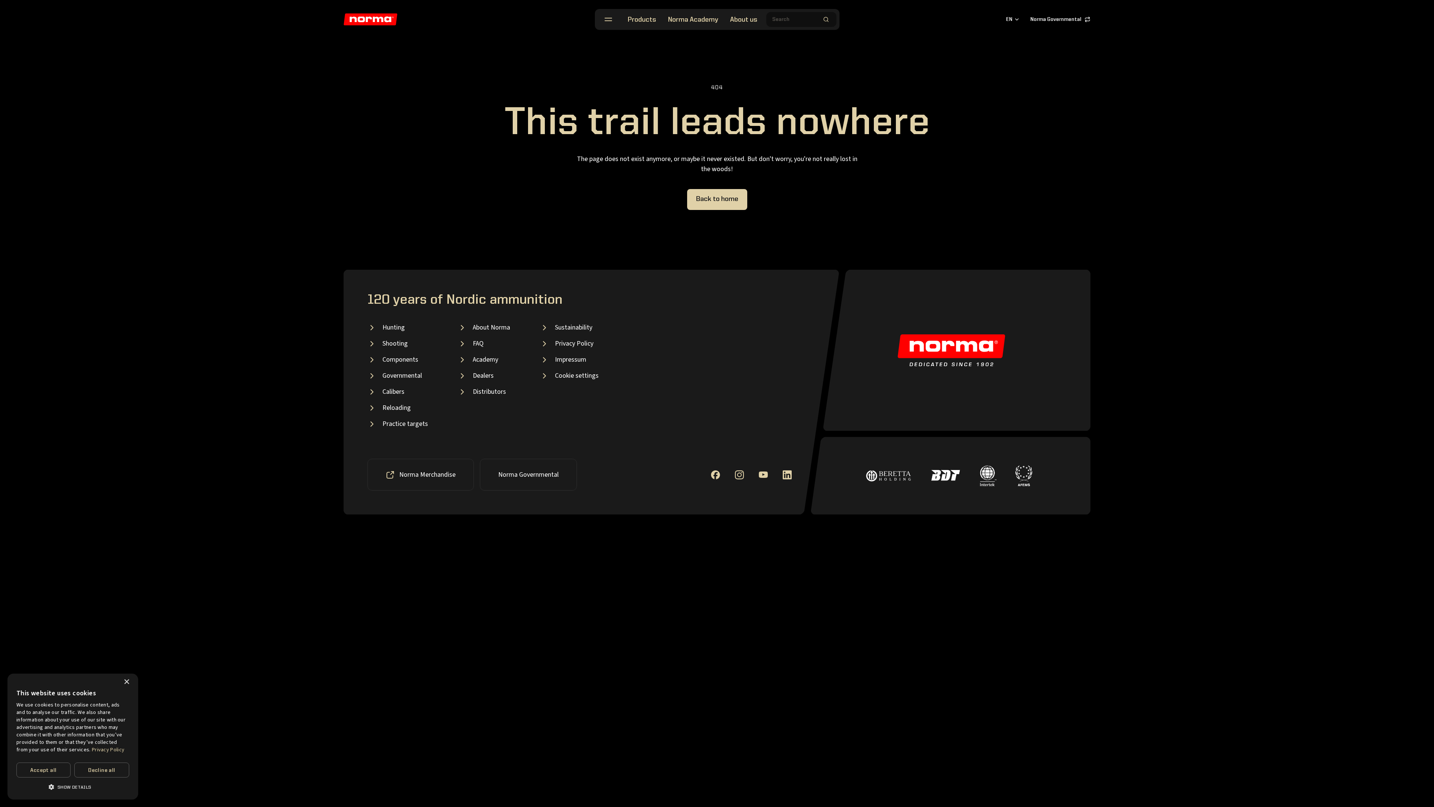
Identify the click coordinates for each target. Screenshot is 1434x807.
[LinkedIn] (787, 474)
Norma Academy (693, 19)
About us (743, 19)
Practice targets (405, 424)
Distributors (489, 391)
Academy (485, 359)
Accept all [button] (43, 770)
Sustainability (573, 327)
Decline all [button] (101, 770)
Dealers (483, 375)
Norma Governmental (1055, 19)
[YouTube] (763, 474)
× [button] (126, 682)
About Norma (491, 327)
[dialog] (72, 737)
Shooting (395, 343)
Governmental (402, 375)
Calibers (393, 391)
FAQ (478, 343)
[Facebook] (715, 474)
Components (400, 359)
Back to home (717, 199)
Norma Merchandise (427, 474)
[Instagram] (739, 474)
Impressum (570, 359)
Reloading (396, 407)
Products (642, 19)
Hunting (393, 327)
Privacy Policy (574, 343)
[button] (72, 787)
